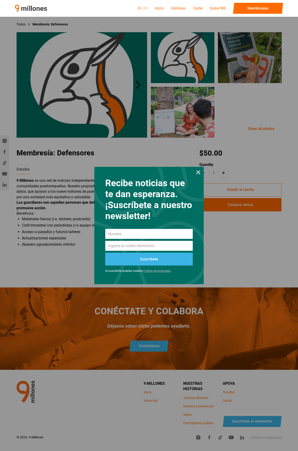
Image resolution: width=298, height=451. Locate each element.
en (145, 8)
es (140, 8)
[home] (31, 8)
